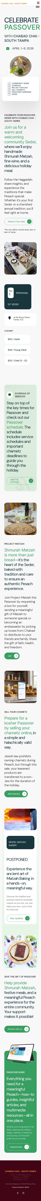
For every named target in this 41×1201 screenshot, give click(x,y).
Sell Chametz (18, 90)
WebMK (27, 1187)
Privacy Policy (31, 1184)
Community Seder (20, 83)
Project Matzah (20, 88)
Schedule (16, 86)
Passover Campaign (21, 92)
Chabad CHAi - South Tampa (14, 4)
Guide (14, 94)
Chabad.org (15, 1184)
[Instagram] (23, 1193)
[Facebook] (18, 1193)
